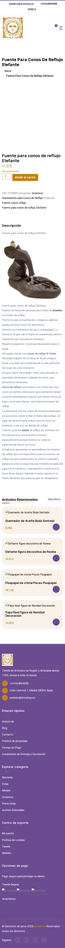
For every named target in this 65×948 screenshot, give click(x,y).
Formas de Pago (11, 747)
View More (54, 499)
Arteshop (40, 926)
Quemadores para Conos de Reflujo (22, 198)
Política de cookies (13, 840)
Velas (5, 784)
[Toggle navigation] (61, 28)
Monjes (6, 790)
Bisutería (7, 777)
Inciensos (37, 193)
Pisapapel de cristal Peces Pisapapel (30, 583)
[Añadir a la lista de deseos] (4, 188)
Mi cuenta (8, 833)
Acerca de (8, 721)
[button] (31, 9)
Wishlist (6, 853)
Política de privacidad (14, 741)
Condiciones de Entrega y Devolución (23, 754)
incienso (57, 310)
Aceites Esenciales (13, 810)
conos (25, 430)
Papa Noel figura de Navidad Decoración (24, 614)
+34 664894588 (48, 3)
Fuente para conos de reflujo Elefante (24, 207)
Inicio (7, 71)
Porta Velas (9, 803)
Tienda (6, 846)
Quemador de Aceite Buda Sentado (30, 521)
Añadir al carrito (25, 177)
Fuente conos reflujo (14, 202)
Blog (4, 728)
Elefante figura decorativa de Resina (30, 551)
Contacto (7, 734)
